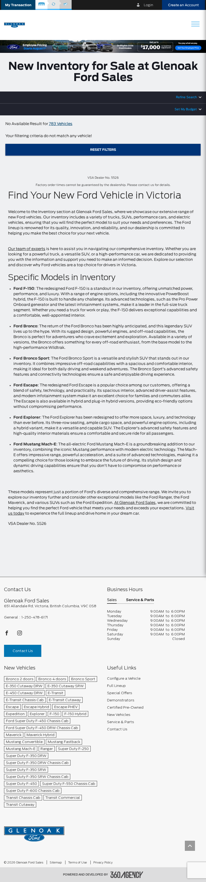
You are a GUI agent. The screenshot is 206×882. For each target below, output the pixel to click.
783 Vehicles (60, 124)
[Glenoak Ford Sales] (34, 832)
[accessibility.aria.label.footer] (127, 875)
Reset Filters (103, 149)
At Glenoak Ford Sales (135, 503)
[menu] (195, 24)
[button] (18, 5)
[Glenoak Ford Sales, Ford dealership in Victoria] (16, 24)
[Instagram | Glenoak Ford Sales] (19, 634)
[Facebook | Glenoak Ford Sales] (7, 634)
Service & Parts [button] (140, 600)
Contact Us (23, 651)
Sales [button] (112, 600)
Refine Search (186, 97)
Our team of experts (26, 249)
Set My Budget (186, 109)
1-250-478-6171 (34, 617)
